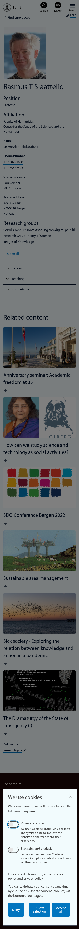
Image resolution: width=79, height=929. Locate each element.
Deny (16, 910)
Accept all (61, 910)
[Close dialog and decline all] (70, 795)
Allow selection (39, 910)
